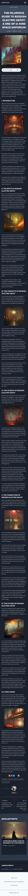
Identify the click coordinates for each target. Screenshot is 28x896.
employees (4, 779)
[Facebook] (12, 776)
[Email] (19, 776)
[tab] (11, 855)
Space (7, 782)
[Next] (24, 838)
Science (14, 9)
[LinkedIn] (14, 776)
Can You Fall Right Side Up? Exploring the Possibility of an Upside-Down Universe (21, 805)
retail (3, 782)
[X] (16, 776)
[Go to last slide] (4, 838)
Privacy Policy (14, 885)
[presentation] (14, 830)
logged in (10, 869)
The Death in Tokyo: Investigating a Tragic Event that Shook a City (7, 804)
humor (15, 779)
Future (10, 779)
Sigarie (9, 31)
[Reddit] (9, 776)
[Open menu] (25, 2)
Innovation (20, 779)
